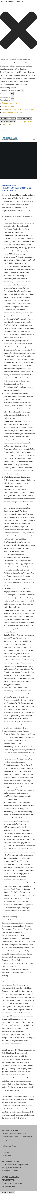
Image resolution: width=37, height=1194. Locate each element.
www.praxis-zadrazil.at (10, 1140)
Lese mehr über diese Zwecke (13, 112)
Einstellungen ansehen (24, 118)
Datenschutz (6, 1155)
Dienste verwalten (9, 106)
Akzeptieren (4, 118)
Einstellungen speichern (8, 121)
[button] (18, 30)
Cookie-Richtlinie (8, 125)
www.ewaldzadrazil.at (10, 1186)
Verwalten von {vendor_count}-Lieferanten (18, 109)
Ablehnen (13, 118)
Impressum (6, 131)
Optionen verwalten (9, 103)
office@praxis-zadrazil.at (11, 1168)
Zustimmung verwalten (7, 1192)
